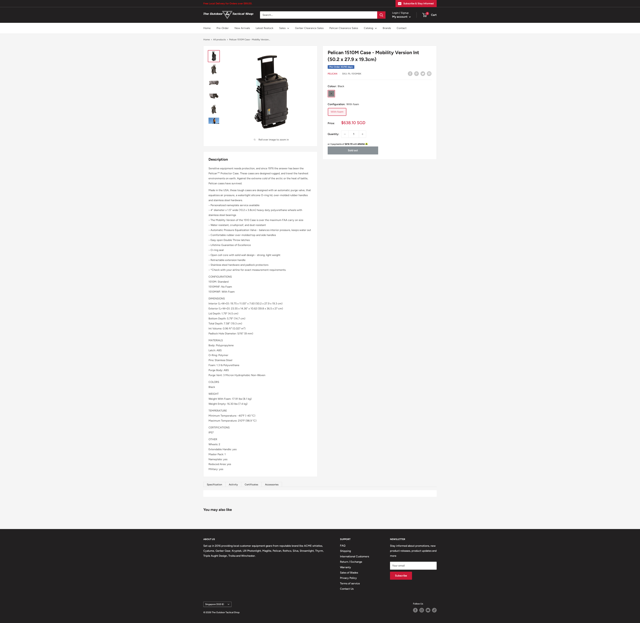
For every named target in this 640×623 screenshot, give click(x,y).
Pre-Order (222, 28)
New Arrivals (242, 28)
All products (219, 39)
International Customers (354, 556)
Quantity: (333, 134)
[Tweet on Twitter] (422, 73)
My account (400, 16)
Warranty (345, 567)
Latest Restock (264, 28)
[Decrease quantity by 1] (344, 134)
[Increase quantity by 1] (362, 134)
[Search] (381, 15)
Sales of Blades (349, 572)
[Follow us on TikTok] (434, 610)
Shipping (345, 551)
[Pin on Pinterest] (416, 73)
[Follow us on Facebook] (415, 610)
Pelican (332, 73)
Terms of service (350, 583)
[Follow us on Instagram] (421, 610)
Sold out (353, 150)
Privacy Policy (348, 578)
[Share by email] (429, 73)
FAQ (343, 545)
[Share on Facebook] (410, 73)
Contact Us (347, 588)
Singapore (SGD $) (214, 604)
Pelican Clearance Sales (343, 28)
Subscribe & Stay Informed (418, 3)
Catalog (368, 28)
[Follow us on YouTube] (428, 610)
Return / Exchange (351, 561)
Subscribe (401, 575)
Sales (282, 28)
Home (207, 28)
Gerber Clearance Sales (309, 28)
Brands (387, 28)
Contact (401, 28)
